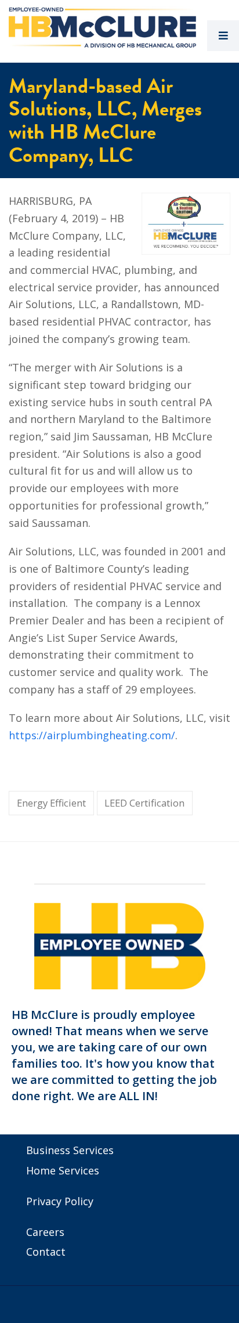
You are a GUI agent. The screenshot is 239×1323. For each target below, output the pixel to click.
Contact (46, 1252)
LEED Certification (144, 802)
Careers (45, 1232)
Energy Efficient (51, 802)
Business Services (70, 1150)
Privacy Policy (59, 1201)
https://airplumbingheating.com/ (92, 735)
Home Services (62, 1170)
